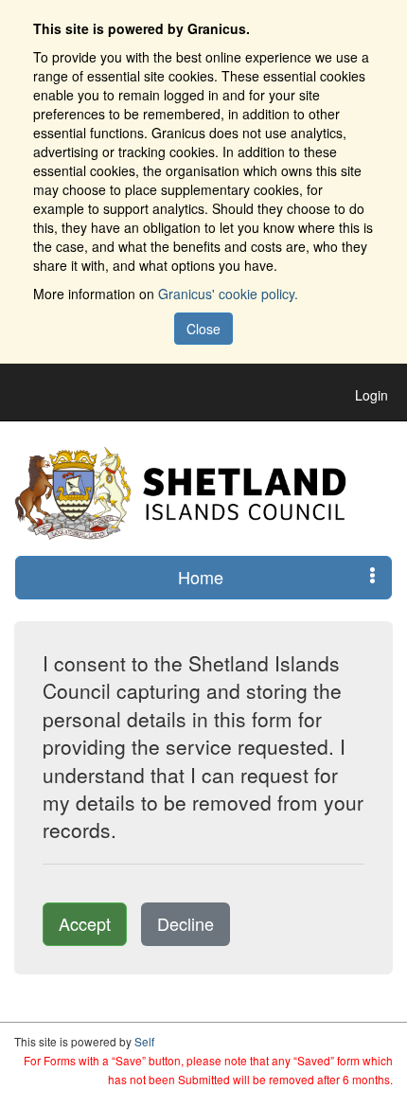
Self (144, 1041)
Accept (85, 923)
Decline (185, 923)
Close (203, 328)
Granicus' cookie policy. (228, 293)
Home (200, 576)
